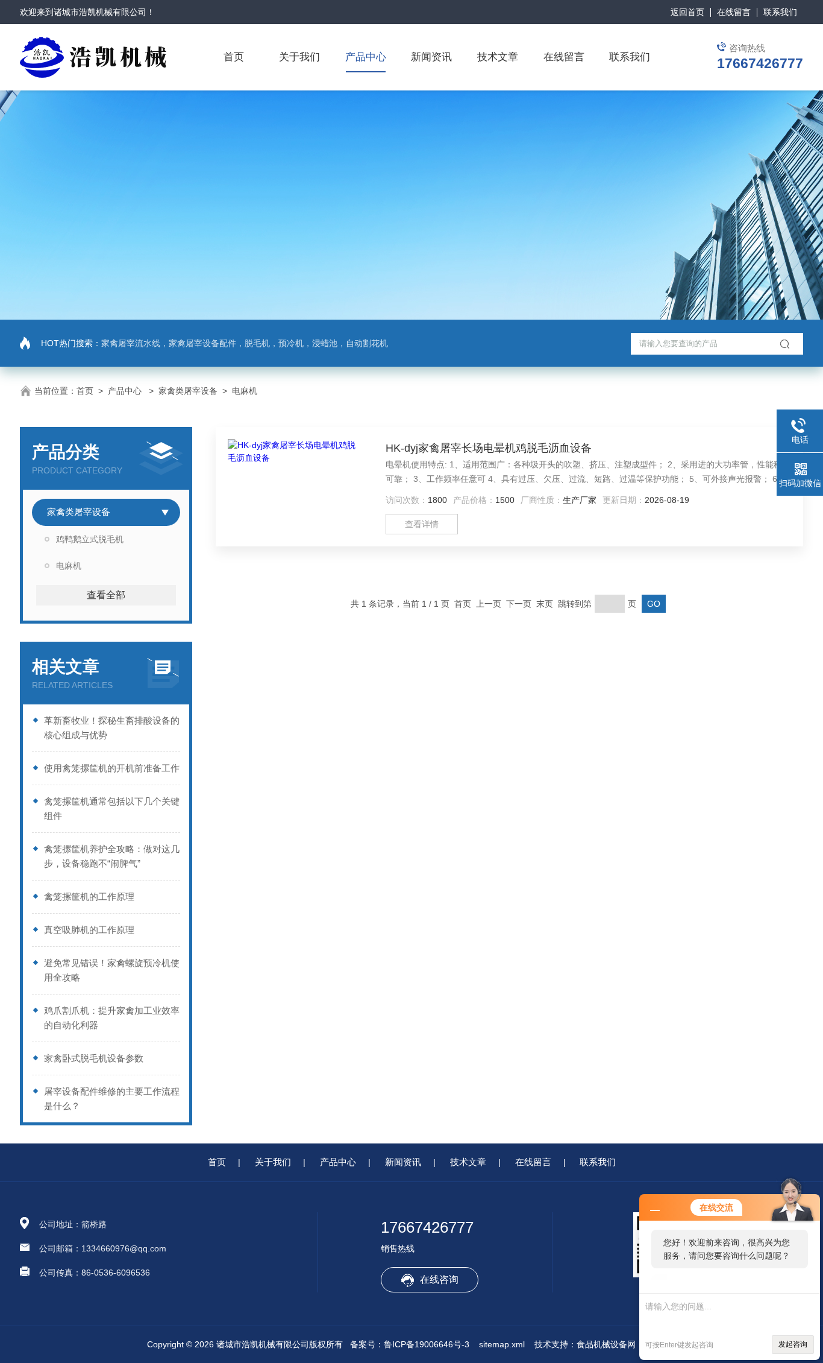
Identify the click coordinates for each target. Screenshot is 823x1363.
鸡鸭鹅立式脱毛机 (90, 539)
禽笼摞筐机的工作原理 (89, 896)
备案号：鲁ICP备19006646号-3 (409, 1344)
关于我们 (299, 57)
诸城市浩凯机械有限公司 (100, 12)
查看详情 (422, 524)
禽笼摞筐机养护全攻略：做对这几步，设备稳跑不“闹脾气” (112, 856)
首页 (234, 57)
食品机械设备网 (606, 1344)
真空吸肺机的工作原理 (89, 930)
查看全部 (106, 595)
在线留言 (734, 12)
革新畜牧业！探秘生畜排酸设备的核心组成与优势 (112, 727)
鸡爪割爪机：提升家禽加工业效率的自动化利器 (112, 1017)
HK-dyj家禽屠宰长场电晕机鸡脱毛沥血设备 (489, 448)
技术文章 (497, 57)
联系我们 (780, 12)
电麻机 (244, 391)
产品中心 (365, 57)
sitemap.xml (502, 1344)
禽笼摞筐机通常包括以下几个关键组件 (112, 808)
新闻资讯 (431, 57)
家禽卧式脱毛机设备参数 (93, 1058)
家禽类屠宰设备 (187, 391)
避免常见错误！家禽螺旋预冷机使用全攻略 (112, 970)
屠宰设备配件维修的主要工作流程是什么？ (112, 1098)
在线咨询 (439, 1279)
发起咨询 (792, 1344)
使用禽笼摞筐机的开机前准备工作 (112, 768)
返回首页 (687, 12)
